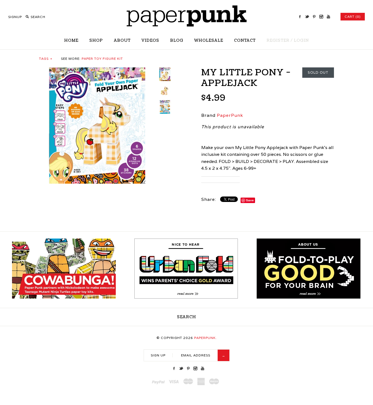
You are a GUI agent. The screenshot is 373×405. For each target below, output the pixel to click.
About (122, 40)
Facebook (300, 17)
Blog (176, 40)
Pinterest (314, 17)
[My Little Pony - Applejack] (97, 71)
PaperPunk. (205, 338)
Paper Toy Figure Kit (102, 58)
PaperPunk (230, 115)
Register (278, 40)
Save (250, 200)
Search (186, 317)
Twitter (307, 17)
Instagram (321, 17)
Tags (45, 58)
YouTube (328, 17)
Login (301, 40)
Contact (245, 40)
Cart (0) (353, 16)
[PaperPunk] (187, 25)
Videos (150, 40)
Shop (96, 40)
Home (71, 40)
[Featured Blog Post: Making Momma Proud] (186, 297)
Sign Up (158, 355)
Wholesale (208, 40)
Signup (15, 17)
